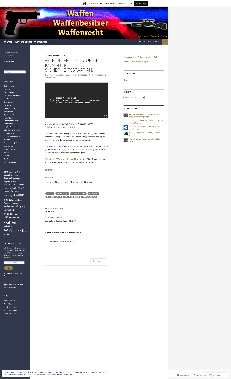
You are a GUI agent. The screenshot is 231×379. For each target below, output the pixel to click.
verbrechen (14, 217)
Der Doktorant (9, 92)
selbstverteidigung (15, 206)
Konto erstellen (9, 301)
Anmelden (8, 304)
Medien (19, 187)
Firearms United (10, 108)
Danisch (7, 89)
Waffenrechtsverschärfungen (136, 61)
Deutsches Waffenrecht (12, 96)
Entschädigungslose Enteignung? (144, 115)
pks (12, 196)
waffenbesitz (9, 226)
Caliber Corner (9, 86)
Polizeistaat (62, 194)
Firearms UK (8, 105)
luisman (132, 139)
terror (17, 214)
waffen (10, 222)
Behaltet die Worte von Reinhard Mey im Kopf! (66, 159)
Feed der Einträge (10, 307)
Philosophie (15, 191)
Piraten (7, 195)
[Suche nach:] (15, 72)
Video (49, 75)
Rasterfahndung (79, 194)
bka (11, 172)
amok (7, 171)
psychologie (17, 200)
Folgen (8, 268)
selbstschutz (13, 203)
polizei (8, 199)
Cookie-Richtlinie (69, 375)
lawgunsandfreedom (77, 75)
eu (18, 171)
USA (6, 217)
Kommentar (98, 261)
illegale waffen (10, 181)
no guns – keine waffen (12, 136)
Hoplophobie (8, 112)
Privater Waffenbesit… (138, 114)
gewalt (15, 178)
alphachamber (135, 133)
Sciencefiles (8, 146)
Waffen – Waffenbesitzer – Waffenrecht (26, 41)
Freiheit (50, 194)
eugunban (8, 175)
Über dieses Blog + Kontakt (149, 42)
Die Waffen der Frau (11, 99)
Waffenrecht (59, 56)
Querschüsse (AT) (10, 143)
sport (16, 210)
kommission (19, 184)
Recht (6, 203)
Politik (48, 56)
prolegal (7, 140)
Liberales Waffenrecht (12, 130)
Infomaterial (9, 61)
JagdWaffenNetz (10, 115)
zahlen (6, 234)
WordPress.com (10, 313)
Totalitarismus (89, 197)
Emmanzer (8, 102)
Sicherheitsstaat (54, 197)
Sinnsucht (7, 152)
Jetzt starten (141, 3)
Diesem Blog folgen (12, 243)
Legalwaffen (8, 124)
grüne (20, 178)
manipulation (9, 188)
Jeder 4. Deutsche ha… (138, 120)
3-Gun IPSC (54, 209)
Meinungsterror (10, 133)
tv (20, 214)
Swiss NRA (7, 156)
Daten (15, 172)
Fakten (15, 175)
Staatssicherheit (72, 197)
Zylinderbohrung (10, 162)
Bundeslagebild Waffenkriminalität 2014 (140, 57)
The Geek (7, 159)
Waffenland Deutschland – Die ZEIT (60, 219)
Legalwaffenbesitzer (11, 127)
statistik (9, 213)
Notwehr (7, 191)
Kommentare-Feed (11, 310)
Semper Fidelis (9, 149)
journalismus (9, 184)
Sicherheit (93, 194)
